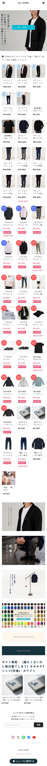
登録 (38, 725)
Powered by (21, 754)
